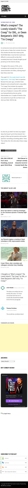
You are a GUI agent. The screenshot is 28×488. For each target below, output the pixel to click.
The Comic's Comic (15, 484)
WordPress (3, 485)
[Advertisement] (14, 338)
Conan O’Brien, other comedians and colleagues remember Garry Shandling (12, 264)
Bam (10, 485)
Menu (4, 16)
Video (13, 22)
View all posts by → (17, 177)
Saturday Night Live (6, 22)
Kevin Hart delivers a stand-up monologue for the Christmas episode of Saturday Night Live (14, 212)
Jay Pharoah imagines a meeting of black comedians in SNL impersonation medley (13, 240)
